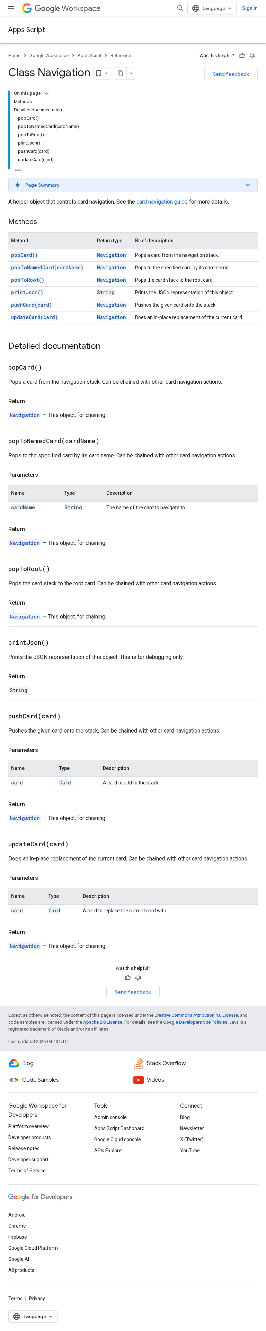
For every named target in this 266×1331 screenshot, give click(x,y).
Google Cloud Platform (33, 1248)
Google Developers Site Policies (195, 1022)
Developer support (28, 1159)
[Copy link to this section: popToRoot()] (58, 569)
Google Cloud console (117, 1139)
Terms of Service (27, 1170)
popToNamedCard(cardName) (47, 267)
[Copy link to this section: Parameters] (45, 475)
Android (17, 1215)
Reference (120, 55)
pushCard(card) (31, 304)
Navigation (111, 255)
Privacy (37, 1298)
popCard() (24, 255)
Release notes (23, 1148)
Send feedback (231, 74)
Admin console (110, 1117)
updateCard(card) (34, 317)
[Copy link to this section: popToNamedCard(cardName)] (108, 441)
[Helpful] (242, 55)
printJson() (27, 292)
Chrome (17, 1226)
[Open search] (180, 8)
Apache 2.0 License (102, 1022)
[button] (133, 185)
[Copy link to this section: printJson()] (57, 643)
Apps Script (26, 30)
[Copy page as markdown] (120, 73)
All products (21, 1270)
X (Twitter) (192, 1139)
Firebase (17, 1237)
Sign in (250, 8)
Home (14, 55)
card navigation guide (162, 201)
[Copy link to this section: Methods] (44, 222)
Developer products (29, 1137)
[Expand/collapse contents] (46, 93)
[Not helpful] (252, 55)
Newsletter (192, 1128)
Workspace (81, 8)
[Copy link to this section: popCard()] (50, 368)
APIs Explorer (108, 1150)
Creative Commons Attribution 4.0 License (196, 1015)
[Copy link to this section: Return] (32, 401)
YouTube (190, 1150)
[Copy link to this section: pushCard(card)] (69, 717)
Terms (15, 1298)
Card (65, 782)
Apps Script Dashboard (119, 1128)
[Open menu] (11, 8)
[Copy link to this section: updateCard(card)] (77, 844)
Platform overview (28, 1126)
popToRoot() (27, 280)
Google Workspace (49, 55)
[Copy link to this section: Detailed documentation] (107, 347)
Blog (185, 1117)
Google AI (18, 1259)
